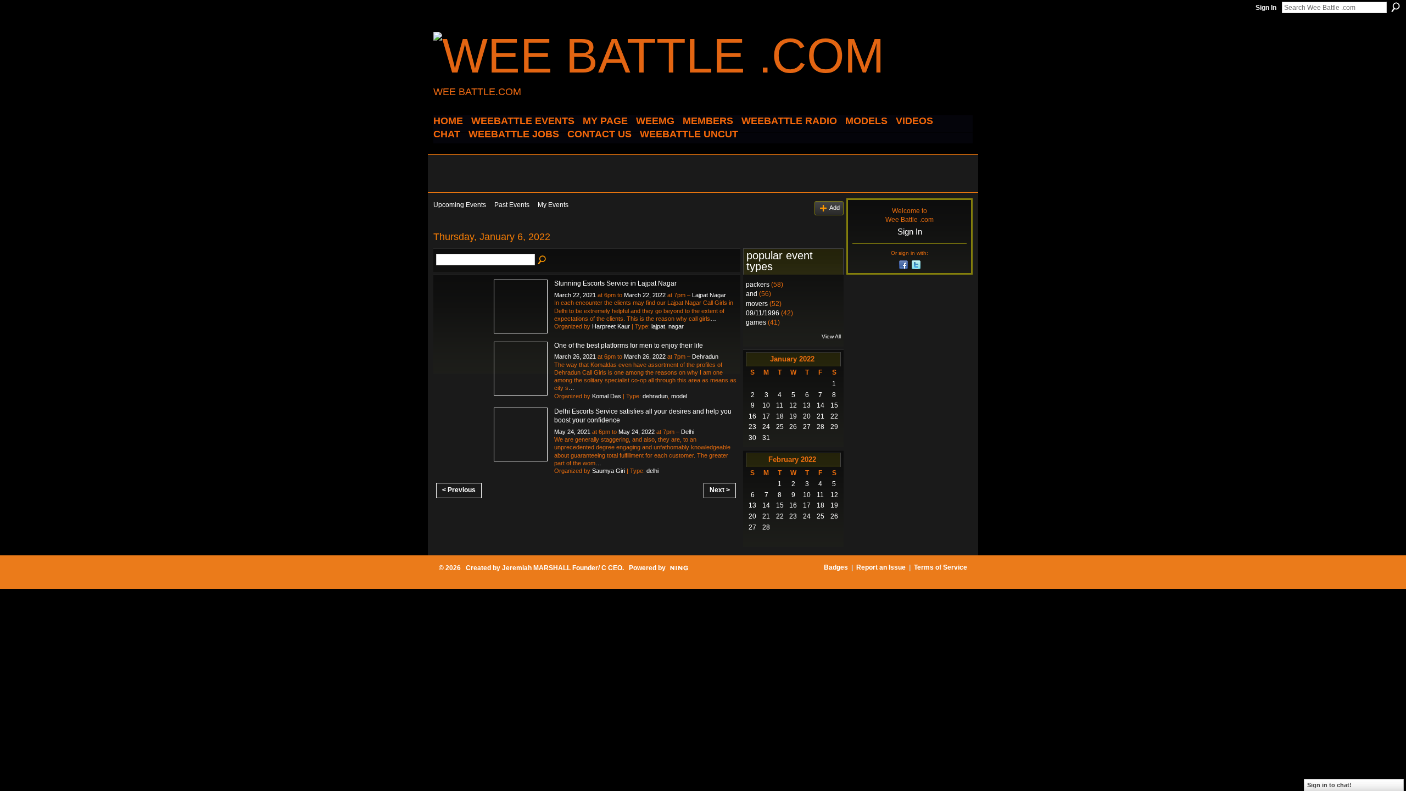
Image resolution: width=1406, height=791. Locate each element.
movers (757, 304)
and (751, 294)
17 (766, 416)
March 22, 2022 (645, 295)
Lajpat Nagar (709, 295)
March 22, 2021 (575, 295)
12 (793, 405)
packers (757, 284)
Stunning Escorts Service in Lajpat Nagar (615, 283)
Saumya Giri (608, 470)
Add (834, 207)
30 (752, 438)
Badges (836, 567)
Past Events (511, 205)
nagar (676, 326)
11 (779, 405)
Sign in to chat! (1329, 785)
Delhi (687, 431)
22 (834, 416)
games (756, 322)
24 (766, 427)
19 (793, 416)
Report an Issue (881, 567)
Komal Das (606, 396)
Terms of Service (940, 567)
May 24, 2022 (636, 431)
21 (820, 416)
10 (766, 405)
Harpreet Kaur (611, 326)
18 (780, 416)
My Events (553, 205)
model (679, 396)
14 (820, 405)
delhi (652, 470)
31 (766, 438)
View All (831, 336)
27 (807, 427)
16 (752, 416)
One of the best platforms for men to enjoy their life (628, 345)
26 (793, 427)
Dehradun (705, 356)
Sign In (1266, 8)
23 (752, 427)
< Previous (459, 490)
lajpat (658, 326)
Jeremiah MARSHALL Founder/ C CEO (562, 568)
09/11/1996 (762, 313)
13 (807, 405)
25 (780, 427)
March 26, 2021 (575, 356)
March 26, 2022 (645, 356)
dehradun (655, 396)
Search (1395, 7)
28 (820, 427)
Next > (720, 490)
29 (834, 427)
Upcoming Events (459, 205)
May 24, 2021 (572, 431)
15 (834, 405)
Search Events (543, 260)
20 (807, 416)
